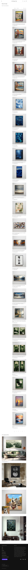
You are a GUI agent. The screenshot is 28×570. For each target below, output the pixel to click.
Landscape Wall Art (5, 461)
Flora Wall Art (4, 541)
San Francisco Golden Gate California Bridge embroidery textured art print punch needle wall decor (18, 41)
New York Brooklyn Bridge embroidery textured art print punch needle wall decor (18, 59)
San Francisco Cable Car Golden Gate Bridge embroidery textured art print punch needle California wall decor (18, 76)
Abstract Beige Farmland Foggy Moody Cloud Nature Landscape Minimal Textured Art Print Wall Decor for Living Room (19, 198)
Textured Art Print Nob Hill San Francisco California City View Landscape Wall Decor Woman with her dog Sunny (18, 24)
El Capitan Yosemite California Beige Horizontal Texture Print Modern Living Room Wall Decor (18, 285)
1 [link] (14, 431)
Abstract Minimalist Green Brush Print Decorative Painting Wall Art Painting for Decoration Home (19, 391)
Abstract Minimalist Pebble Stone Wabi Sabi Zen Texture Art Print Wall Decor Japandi (19, 268)
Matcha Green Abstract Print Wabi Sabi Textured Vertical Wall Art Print (18, 374)
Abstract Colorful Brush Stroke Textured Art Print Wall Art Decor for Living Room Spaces (19, 233)
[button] (1, 1)
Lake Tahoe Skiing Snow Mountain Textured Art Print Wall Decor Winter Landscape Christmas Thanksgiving (18, 303)
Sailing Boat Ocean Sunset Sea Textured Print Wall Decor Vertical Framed (18, 409)
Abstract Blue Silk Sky (14, 111)
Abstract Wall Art (4, 488)
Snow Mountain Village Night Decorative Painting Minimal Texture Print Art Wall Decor (18, 180)
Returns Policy (4, 553)
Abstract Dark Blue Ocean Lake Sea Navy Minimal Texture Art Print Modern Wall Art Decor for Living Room (18, 162)
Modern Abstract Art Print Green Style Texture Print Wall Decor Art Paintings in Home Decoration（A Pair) (18, 356)
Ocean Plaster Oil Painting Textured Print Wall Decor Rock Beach (19, 426)
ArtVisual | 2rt (5, 568)
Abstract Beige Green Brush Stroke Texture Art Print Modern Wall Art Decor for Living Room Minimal (19, 215)
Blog (2, 548)
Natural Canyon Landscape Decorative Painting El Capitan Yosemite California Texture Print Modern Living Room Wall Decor (19, 321)
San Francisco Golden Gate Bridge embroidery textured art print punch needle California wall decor (19, 94)
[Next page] (24, 431)
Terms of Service (4, 555)
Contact (3, 550)
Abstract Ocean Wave (14, 145)
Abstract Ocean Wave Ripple (15, 128)
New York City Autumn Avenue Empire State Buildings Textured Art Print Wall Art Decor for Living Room (18, 250)
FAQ (2, 547)
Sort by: (15, 8)
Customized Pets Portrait (6, 514)
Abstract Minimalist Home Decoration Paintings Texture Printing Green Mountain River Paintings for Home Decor (18, 339)
